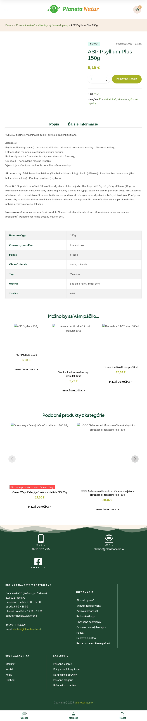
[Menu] (9, 9)
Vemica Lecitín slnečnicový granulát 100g (73, 374)
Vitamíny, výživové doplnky (53, 25)
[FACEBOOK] (38, 561)
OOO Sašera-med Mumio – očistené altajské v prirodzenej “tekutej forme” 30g (107, 493)
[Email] (109, 538)
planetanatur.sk (84, 702)
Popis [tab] (54, 124)
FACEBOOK (38, 567)
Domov (9, 25)
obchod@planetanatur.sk (27, 629)
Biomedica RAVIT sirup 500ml (120, 367)
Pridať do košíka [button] (25, 369)
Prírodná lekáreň (25, 25)
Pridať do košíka (127, 79)
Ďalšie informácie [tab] (83, 124)
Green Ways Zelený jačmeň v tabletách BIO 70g (39, 492)
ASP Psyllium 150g (26, 354)
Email (109, 545)
